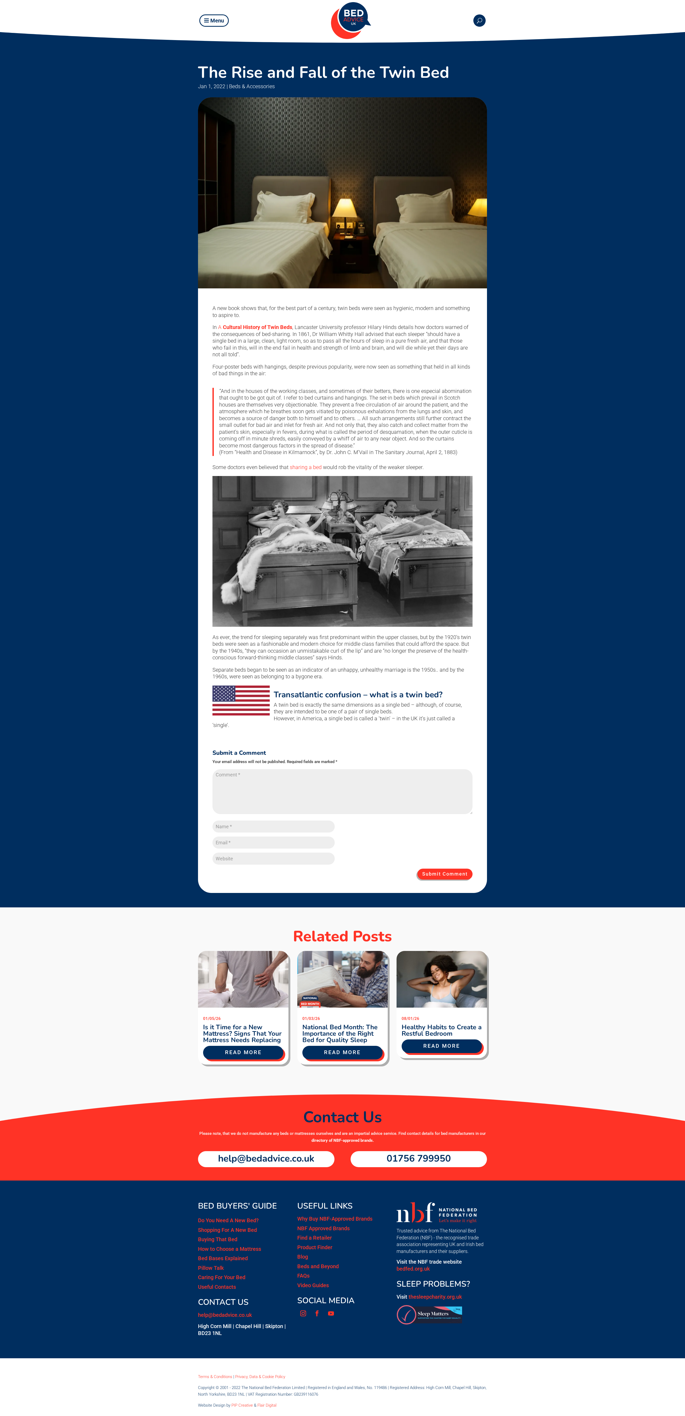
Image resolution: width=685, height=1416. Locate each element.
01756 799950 (419, 1158)
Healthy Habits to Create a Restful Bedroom (442, 1030)
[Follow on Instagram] (303, 1313)
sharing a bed (306, 467)
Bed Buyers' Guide (237, 1206)
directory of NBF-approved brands (342, 1140)
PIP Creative (242, 1405)
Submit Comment (445, 874)
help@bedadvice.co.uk (266, 1158)
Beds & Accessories (252, 86)
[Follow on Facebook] (317, 1313)
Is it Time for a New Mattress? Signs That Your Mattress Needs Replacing (242, 1033)
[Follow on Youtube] (331, 1313)
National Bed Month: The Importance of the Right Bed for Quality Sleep (340, 1033)
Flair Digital (266, 1405)
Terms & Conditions (215, 1376)
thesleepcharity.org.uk (435, 1297)
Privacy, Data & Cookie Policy (260, 1376)
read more (243, 1052)
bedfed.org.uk (413, 1269)
